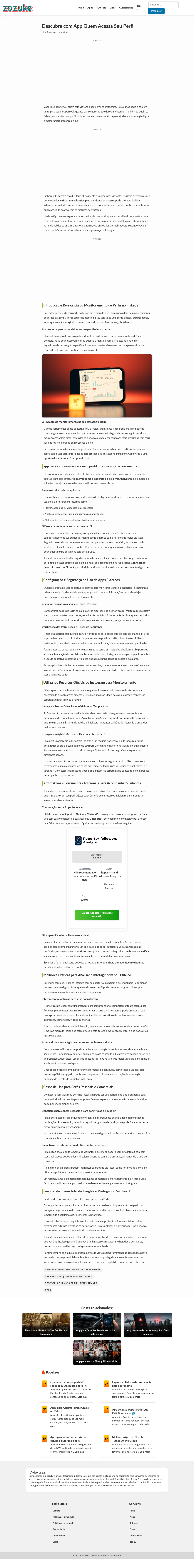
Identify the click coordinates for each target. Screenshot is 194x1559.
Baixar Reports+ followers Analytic (97, 915)
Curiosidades (126, 8)
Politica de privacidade (63, 1523)
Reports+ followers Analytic (100, 840)
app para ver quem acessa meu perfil (69, 1277)
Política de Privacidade (63, 1517)
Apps (90, 8)
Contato (56, 1511)
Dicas (112, 8)
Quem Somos (59, 1536)
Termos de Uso (59, 1529)
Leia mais (82, 1397)
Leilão (55, 1542)
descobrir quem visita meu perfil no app (71, 1283)
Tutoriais (101, 8)
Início (81, 8)
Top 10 (138, 8)
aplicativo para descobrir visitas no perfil (73, 1270)
